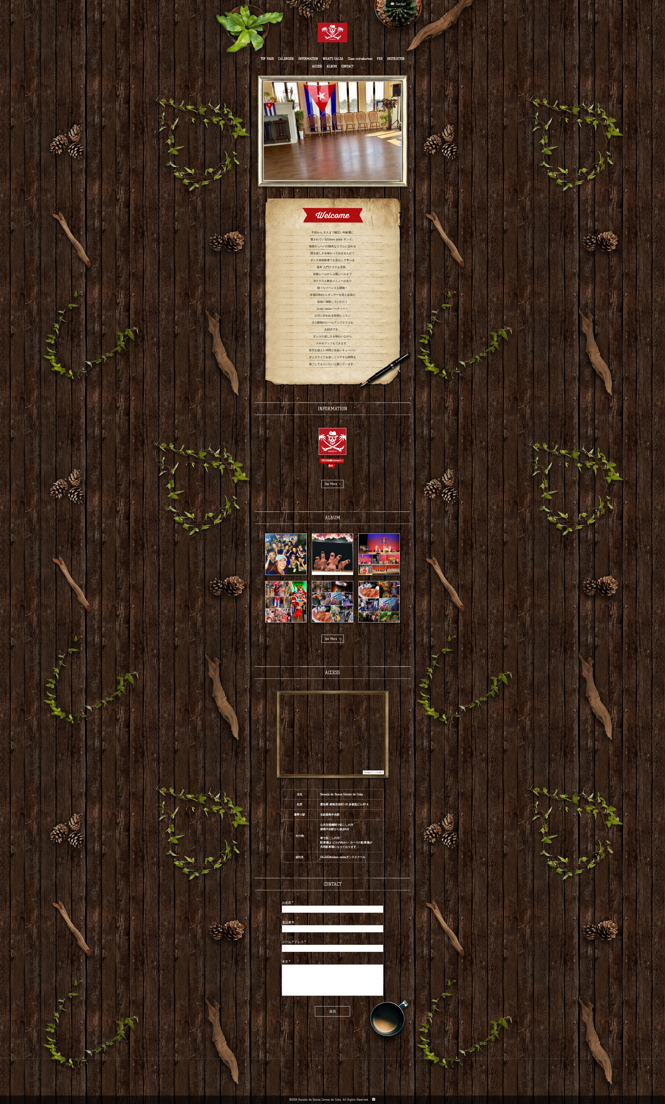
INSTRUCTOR (396, 59)
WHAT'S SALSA (333, 59)
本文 (286, 961)
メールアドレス (294, 942)
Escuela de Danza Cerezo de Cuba (319, 1099)
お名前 (287, 903)
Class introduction (360, 59)
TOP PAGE (267, 59)
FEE (380, 59)
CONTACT (347, 66)
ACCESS (317, 66)
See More (332, 484)
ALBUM (331, 66)
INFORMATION (308, 59)
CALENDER (286, 59)
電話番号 (288, 922)
